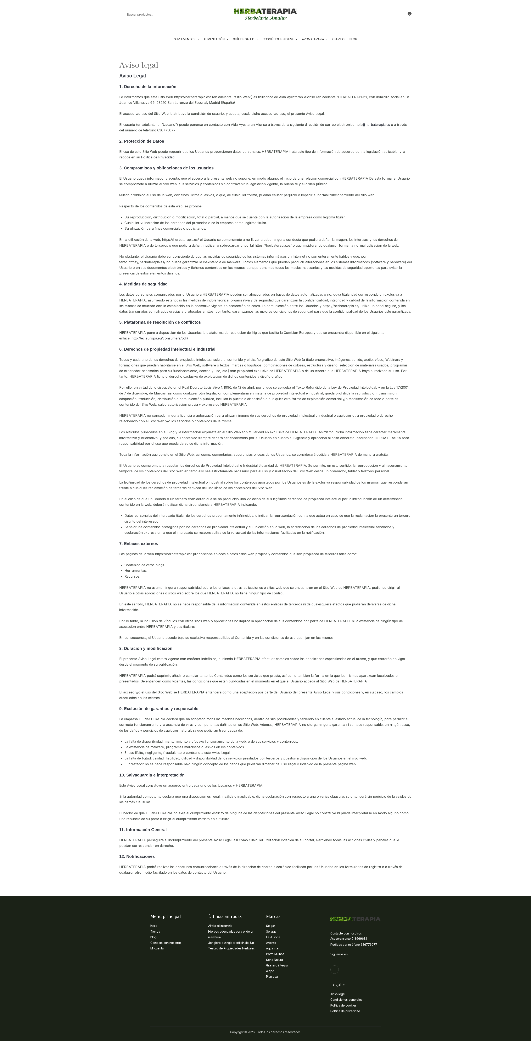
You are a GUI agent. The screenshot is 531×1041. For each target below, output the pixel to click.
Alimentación (214, 39)
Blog (353, 39)
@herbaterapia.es (376, 124)
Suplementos (184, 39)
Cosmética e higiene (278, 39)
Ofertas (338, 39)
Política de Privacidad (157, 157)
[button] (408, 14)
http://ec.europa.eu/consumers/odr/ (160, 338)
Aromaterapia (313, 39)
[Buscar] (121, 14)
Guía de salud (243, 39)
